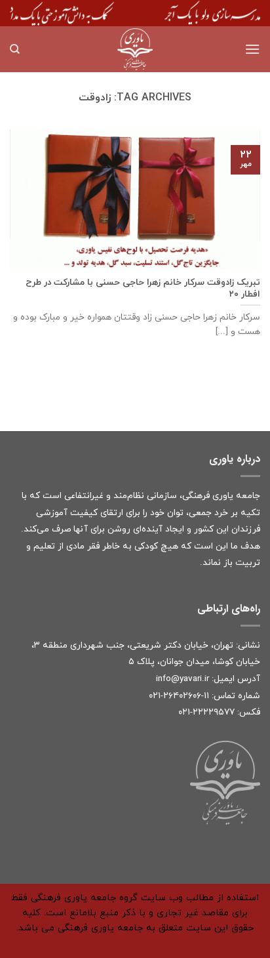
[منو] (252, 49)
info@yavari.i (181, 679)
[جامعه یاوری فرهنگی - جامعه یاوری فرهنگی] (135, 49)
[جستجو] (15, 49)
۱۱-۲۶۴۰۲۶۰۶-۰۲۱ (179, 696)
